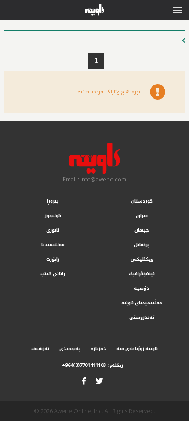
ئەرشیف (40, 348)
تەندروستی (141, 317)
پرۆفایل (141, 244)
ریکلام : (92, 365)
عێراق (142, 215)
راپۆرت (52, 259)
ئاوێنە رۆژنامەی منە (137, 348)
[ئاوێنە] (94, 158)
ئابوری (52, 230)
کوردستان (142, 201)
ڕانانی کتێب (52, 274)
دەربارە (98, 348)
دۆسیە (141, 288)
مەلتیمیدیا (53, 244)
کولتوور (53, 215)
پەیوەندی (69, 348)
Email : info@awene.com (94, 179)
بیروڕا (52, 201)
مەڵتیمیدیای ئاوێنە (141, 303)
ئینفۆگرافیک (142, 274)
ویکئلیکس (142, 259)
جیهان (141, 230)
